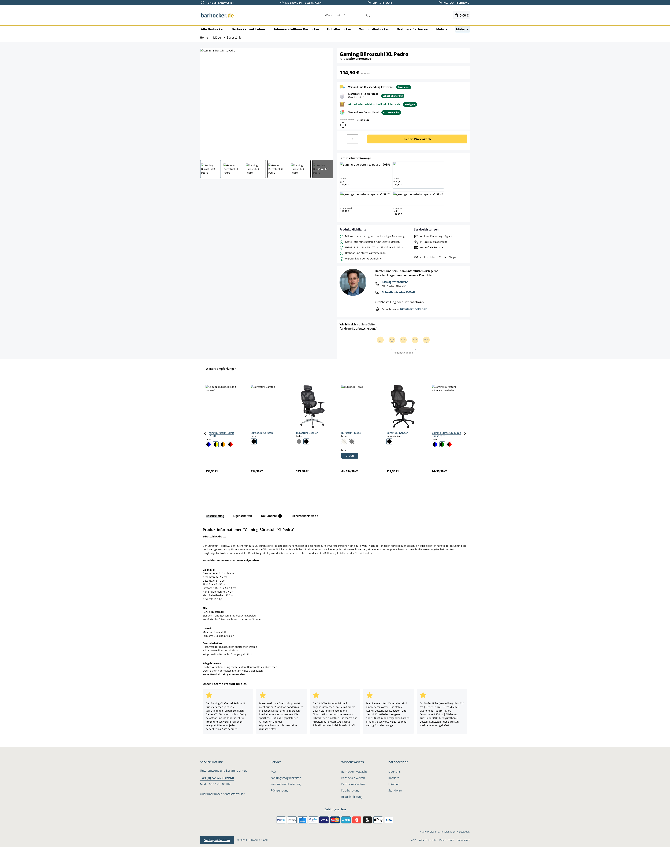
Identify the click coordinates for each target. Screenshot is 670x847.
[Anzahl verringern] (343, 139)
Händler (393, 784)
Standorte (395, 790)
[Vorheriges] (205, 433)
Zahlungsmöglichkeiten (286, 778)
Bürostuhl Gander (397, 432)
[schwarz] (254, 441)
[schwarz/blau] (208, 444)
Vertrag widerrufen (217, 840)
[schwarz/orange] (223, 444)
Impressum (463, 840)
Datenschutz (446, 840)
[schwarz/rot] (230, 444)
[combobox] (344, 15)
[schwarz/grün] (442, 444)
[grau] (299, 441)
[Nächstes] (464, 433)
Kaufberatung (350, 790)
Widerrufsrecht (428, 840)
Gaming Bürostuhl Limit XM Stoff (220, 434)
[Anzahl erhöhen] (362, 139)
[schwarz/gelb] (216, 444)
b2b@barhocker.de (413, 309)
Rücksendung (279, 790)
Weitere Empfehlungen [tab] (221, 369)
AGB (413, 840)
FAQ (273, 772)
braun (350, 456)
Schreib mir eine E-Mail (398, 292)
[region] (335, 433)
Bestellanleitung (351, 797)
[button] (343, 125)
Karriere (393, 778)
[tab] (215, 515)
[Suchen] (368, 15)
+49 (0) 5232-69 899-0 (217, 778)
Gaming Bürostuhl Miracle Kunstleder (447, 434)
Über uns (394, 772)
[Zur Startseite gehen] (217, 15)
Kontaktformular (234, 794)
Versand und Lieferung (286, 784)
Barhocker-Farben (353, 784)
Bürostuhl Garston (262, 432)
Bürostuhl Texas (351, 432)
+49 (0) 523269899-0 (395, 282)
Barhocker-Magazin (354, 772)
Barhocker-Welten (353, 778)
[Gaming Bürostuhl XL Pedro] (266, 103)
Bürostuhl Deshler (307, 432)
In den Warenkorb (417, 139)
